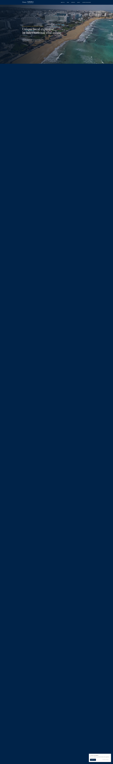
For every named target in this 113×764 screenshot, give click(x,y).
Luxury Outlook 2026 (86, 2)
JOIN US (78, 2)
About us (63, 2)
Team (68, 2)
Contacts (73, 2)
